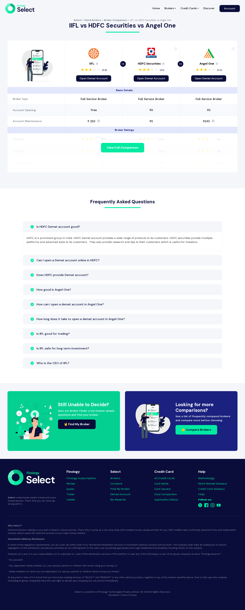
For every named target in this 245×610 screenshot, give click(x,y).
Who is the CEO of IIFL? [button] (52, 363)
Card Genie (161, 483)
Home (157, 8)
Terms (124, 595)
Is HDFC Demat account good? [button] (58, 227)
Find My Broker (120, 488)
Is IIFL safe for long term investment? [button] (62, 348)
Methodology (206, 478)
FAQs (201, 494)
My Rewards (118, 499)
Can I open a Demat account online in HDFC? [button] (68, 260)
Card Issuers (162, 488)
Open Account (94, 78)
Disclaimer (113, 595)
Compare (116, 483)
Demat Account (120, 494)
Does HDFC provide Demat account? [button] (62, 275)
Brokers (115, 478)
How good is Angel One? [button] (53, 290)
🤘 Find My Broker (77, 424)
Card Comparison (165, 494)
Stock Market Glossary (212, 483)
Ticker (70, 494)
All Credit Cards (164, 478)
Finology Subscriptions (81, 478)
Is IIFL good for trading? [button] (53, 334)
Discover (208, 8)
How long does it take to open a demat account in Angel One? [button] (80, 319)
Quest (70, 488)
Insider (70, 499)
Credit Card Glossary (211, 488)
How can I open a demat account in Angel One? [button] (70, 304)
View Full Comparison (122, 148)
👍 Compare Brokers (196, 430)
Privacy (133, 595)
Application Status (166, 499)
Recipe (70, 483)
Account (229, 8)
